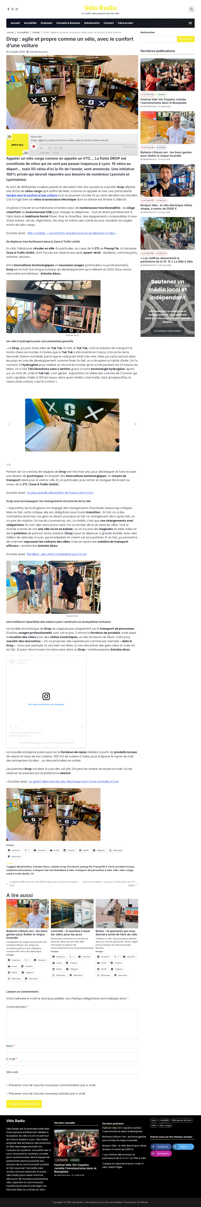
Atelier (9, 863)
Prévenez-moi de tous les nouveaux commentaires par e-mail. (52, 1085)
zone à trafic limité (17, 873)
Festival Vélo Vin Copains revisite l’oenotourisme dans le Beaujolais (164, 101)
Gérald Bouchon (39, 52)
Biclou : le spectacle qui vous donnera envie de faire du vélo (116, 932)
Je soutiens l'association (167, 331)
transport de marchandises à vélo (53, 870)
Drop (63, 866)
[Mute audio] (43, 148)
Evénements (91, 23)
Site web (12, 1072)
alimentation (24, 866)
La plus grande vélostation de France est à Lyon (60, 493)
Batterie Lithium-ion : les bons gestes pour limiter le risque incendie (27, 934)
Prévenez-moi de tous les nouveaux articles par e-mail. (47, 1094)
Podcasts (46, 23)
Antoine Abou (41, 866)
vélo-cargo (126, 870)
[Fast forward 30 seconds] (63, 148)
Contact (109, 23)
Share (56, 153)
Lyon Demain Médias (111, 1202)
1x (56, 148)
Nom (10, 1046)
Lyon (154, 1120)
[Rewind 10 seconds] (50, 148)
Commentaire (17, 1007)
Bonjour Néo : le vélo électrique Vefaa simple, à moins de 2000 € (166, 207)
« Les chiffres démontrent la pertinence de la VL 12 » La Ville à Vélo (167, 259)
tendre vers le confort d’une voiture (31, 195)
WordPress (142, 1202)
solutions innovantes (18, 870)
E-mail (11, 1059)
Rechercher (148, 32)
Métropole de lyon (181, 1120)
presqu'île (86, 866)
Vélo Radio (100, 7)
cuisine (55, 866)
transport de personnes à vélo (93, 870)
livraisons (73, 866)
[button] (135, 424)
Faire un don (125, 23)
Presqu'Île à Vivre (103, 866)
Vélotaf (162, 200)
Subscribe (45, 153)
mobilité (164, 1120)
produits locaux (124, 866)
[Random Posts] (190, 23)
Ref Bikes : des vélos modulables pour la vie (57, 554)
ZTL (32, 873)
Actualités (30, 23)
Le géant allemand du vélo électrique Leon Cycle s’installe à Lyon (74, 782)
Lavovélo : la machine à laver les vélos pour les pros (70, 932)
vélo (115, 870)
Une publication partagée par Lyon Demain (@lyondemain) (46, 743)
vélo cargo (165, 1125)
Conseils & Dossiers (68, 23)
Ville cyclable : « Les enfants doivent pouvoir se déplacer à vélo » (71, 233)
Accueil (15, 23)
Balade (162, 94)
